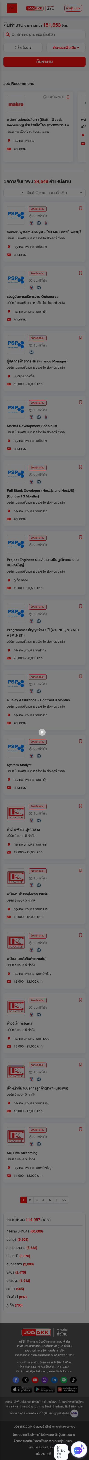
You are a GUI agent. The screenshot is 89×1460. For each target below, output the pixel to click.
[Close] (42, 732)
